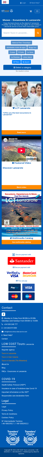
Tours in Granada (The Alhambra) (14, 361)
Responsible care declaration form (15, 396)
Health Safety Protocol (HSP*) (14, 385)
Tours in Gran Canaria (10, 357)
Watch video (21, 187)
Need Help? (35, 3)
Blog (3, 368)
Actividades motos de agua (16, 47)
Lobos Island (27, 57)
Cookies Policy (8, 418)
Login (24, 3)
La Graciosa (15, 57)
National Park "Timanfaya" (21, 42)
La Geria (30, 52)
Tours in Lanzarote (9, 353)
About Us (5, 364)
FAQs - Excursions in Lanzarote (14, 371)
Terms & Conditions (9, 414)
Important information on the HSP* (15, 392)
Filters (17, 62)
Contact (5, 339)
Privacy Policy (7, 410)
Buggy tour (32, 47)
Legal (4, 407)
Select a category (23, 67)
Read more (21, 132)
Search (27, 62)
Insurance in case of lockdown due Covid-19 (19, 388)
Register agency (8, 350)
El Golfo (21, 52)
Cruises (12, 52)
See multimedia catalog (21, 242)
